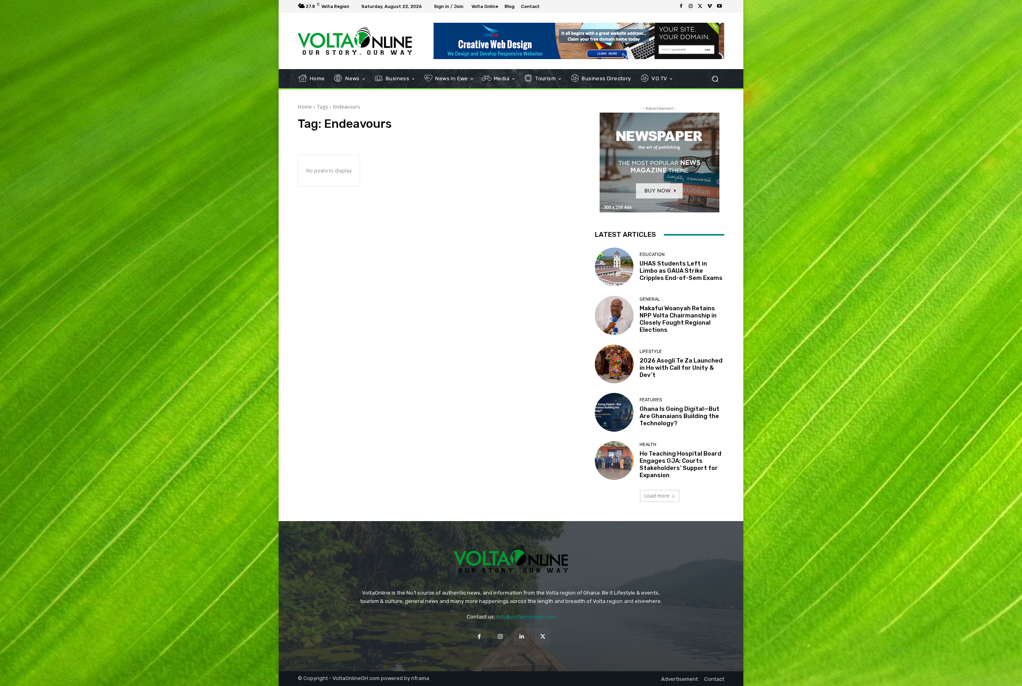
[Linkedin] (521, 636)
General (650, 299)
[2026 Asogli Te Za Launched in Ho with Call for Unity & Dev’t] (614, 364)
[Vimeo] (710, 6)
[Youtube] (719, 6)
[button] (714, 78)
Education (652, 254)
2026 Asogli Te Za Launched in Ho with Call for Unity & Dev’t (681, 368)
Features (651, 400)
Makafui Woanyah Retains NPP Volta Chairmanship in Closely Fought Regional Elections (678, 319)
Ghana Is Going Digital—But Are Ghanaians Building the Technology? (679, 416)
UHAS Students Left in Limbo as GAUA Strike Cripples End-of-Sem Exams (681, 271)
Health (648, 444)
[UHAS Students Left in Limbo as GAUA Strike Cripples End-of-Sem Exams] (614, 267)
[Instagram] (690, 6)
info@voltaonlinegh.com (526, 617)
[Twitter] (700, 6)
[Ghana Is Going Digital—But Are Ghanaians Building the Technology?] (614, 412)
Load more (656, 495)
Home (305, 106)
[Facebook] (681, 6)
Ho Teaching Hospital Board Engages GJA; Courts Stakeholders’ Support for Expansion (680, 464)
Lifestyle (651, 351)
